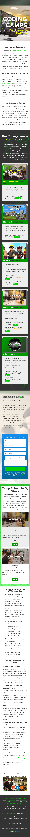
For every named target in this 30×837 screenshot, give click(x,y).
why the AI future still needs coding (14, 803)
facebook (18, 831)
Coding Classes (24, 796)
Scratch (13, 798)
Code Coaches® (6, 83)
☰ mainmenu (15, 2)
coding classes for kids (8, 813)
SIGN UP (18, 198)
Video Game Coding (21, 798)
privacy (22, 474)
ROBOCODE (8, 307)
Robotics (6, 798)
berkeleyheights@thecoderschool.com (15, 825)
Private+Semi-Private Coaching (14, 796)
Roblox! (6, 260)
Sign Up (15, 544)
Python (10, 798)
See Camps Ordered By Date (15, 140)
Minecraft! (8, 222)
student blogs (13, 800)
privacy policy (18, 829)
